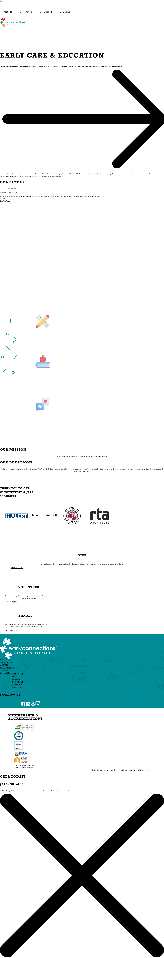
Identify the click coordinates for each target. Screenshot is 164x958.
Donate (4, 665)
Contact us (65, 12)
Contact (5, 670)
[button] (75, 28)
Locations (6, 662)
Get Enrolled (46, 12)
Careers (5, 673)
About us (8, 12)
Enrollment (7, 667)
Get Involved (26, 12)
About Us (5, 659)
